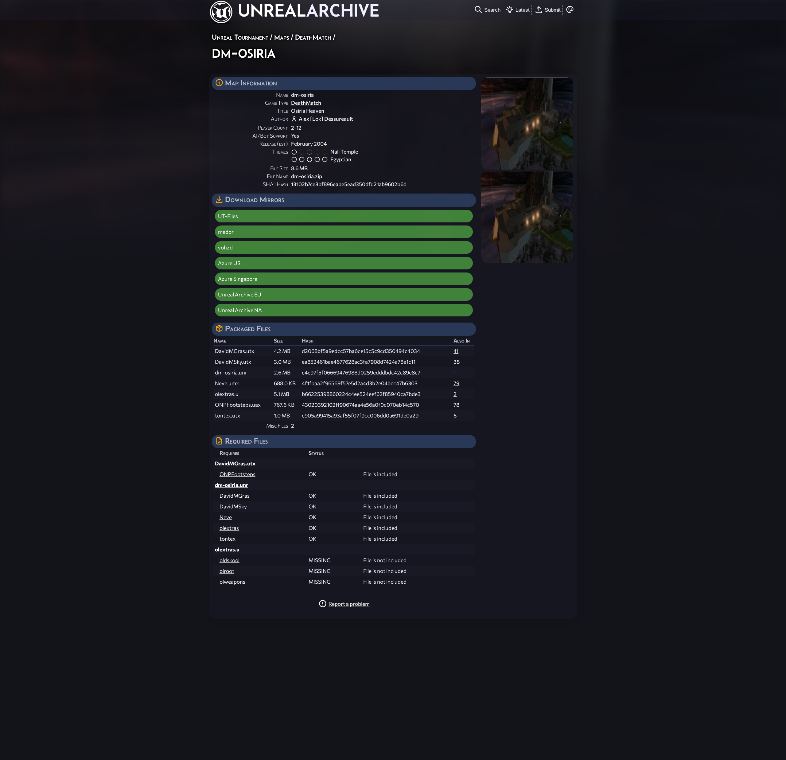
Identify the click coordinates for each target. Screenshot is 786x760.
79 (456, 383)
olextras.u (227, 549)
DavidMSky (233, 506)
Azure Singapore (237, 279)
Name (282, 95)
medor (226, 232)
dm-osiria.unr (231, 485)
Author (279, 119)
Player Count (273, 127)
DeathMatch (313, 37)
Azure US (229, 263)
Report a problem (349, 604)
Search (492, 10)
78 (456, 405)
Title (282, 111)
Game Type (276, 103)
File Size (279, 168)
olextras (229, 528)
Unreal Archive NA (240, 310)
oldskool (229, 560)
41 (455, 351)
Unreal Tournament (240, 37)
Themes (280, 151)
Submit (553, 10)
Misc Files (277, 425)
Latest (523, 10)
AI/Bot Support (270, 135)
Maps (281, 37)
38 (456, 361)
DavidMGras (235, 495)
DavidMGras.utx (235, 463)
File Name (277, 176)
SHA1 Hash (275, 184)
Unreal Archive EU (239, 294)
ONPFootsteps (237, 474)
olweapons (232, 581)
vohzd (225, 247)
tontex (227, 538)
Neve (226, 517)
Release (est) (273, 143)
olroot (227, 571)
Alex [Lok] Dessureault (326, 119)
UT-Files (228, 216)
